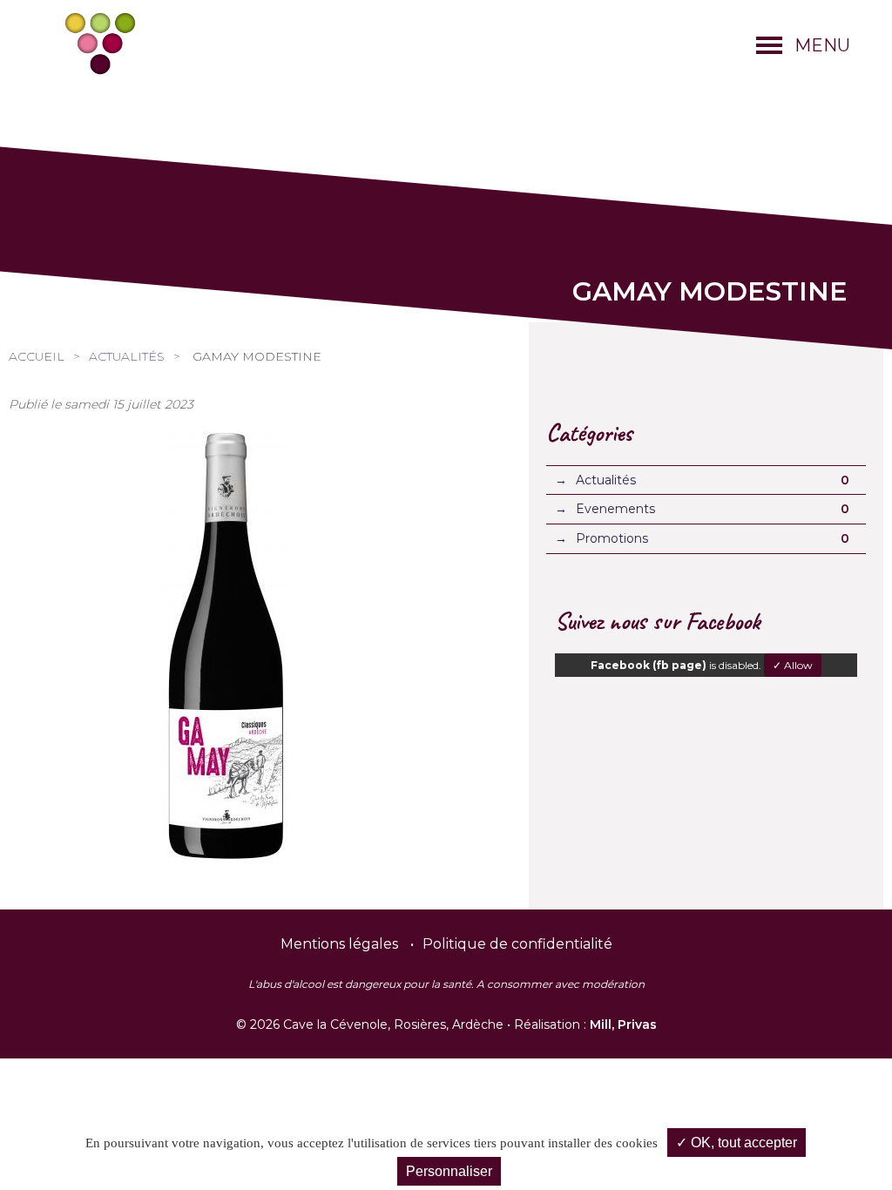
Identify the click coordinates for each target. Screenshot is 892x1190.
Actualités (127, 356)
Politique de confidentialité (517, 944)
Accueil (36, 356)
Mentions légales (339, 944)
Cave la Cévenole (100, 43)
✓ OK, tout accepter (736, 1142)
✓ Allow (793, 665)
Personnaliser (449, 1171)
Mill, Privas (623, 1024)
